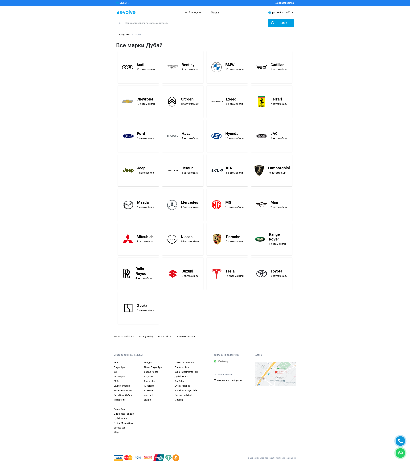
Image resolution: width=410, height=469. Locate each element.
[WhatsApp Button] (400, 453)
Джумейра (119, 367)
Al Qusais (148, 376)
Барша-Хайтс (151, 372)
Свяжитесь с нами (186, 336)
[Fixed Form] (400, 441)
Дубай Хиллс (181, 376)
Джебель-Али (182, 367)
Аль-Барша (119, 376)
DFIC (116, 381)
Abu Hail (148, 395)
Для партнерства (284, 3)
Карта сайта (164, 336)
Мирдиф (179, 399)
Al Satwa (148, 390)
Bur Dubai (179, 381)
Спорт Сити (120, 409)
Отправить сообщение (229, 380)
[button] (123, 3)
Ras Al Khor (150, 381)
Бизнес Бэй (120, 427)
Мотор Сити (120, 399)
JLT (115, 372)
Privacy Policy (146, 336)
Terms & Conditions (124, 336)
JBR (116, 362)
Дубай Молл (120, 418)
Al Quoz (117, 432)
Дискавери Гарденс (124, 414)
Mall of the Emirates (184, 362)
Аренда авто (124, 34)
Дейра (147, 399)
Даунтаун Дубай (183, 395)
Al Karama (149, 386)
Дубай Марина (182, 386)
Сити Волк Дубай (123, 395)
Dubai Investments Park (186, 372)
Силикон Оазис (122, 386)
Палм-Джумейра (153, 367)
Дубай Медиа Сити (123, 423)
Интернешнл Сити (123, 390)
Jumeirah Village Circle (186, 390)
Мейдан (148, 362)
